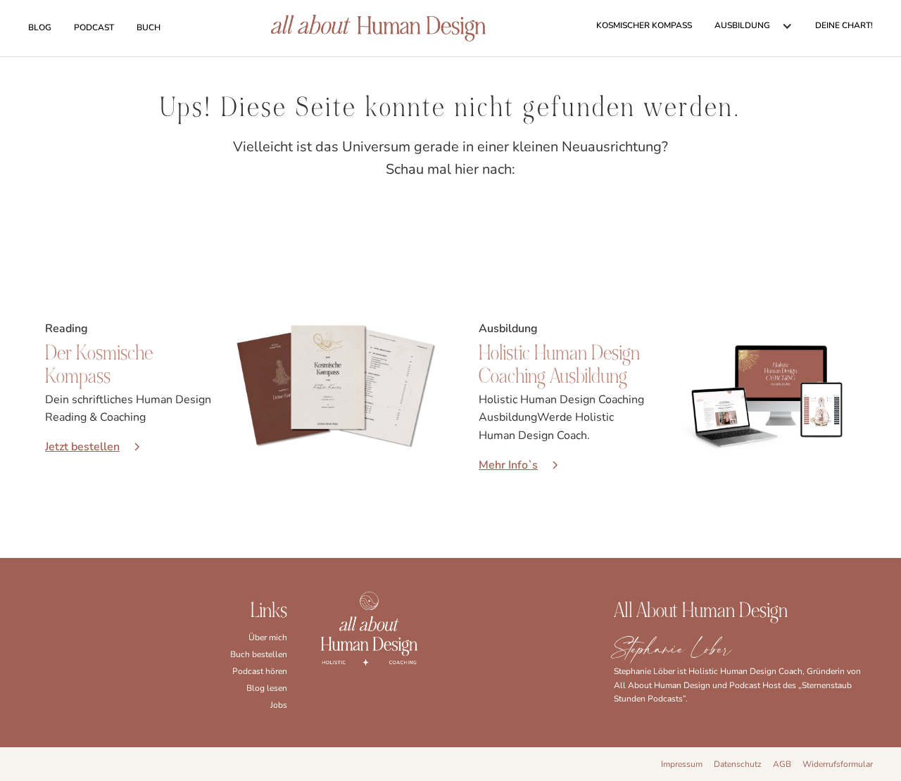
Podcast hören (259, 671)
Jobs (278, 705)
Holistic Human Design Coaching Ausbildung (559, 365)
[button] (753, 26)
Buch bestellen (258, 654)
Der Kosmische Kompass (99, 365)
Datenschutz (738, 764)
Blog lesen (266, 688)
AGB (782, 764)
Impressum (681, 764)
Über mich (267, 637)
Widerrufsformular (837, 764)
